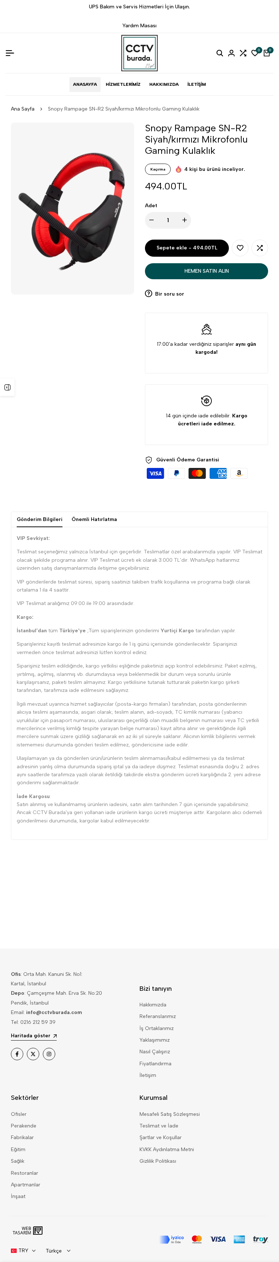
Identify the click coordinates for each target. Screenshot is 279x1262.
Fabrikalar (22, 1137)
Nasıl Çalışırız (155, 1052)
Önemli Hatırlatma (94, 519)
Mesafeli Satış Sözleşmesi (170, 1114)
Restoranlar (24, 1173)
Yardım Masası (139, 26)
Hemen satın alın (207, 271)
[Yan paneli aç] (7, 387)
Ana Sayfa (23, 109)
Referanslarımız (158, 1016)
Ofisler (19, 1114)
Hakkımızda (153, 1005)
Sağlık (17, 1161)
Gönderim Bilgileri (39, 519)
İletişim (148, 1075)
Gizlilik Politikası (158, 1161)
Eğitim (18, 1149)
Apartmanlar (25, 1185)
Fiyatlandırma (155, 1064)
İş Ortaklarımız (157, 1028)
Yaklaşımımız (155, 1040)
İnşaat (18, 1196)
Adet (151, 206)
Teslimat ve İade (159, 1126)
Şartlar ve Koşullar (161, 1137)
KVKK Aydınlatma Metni (167, 1149)
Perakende (23, 1126)
